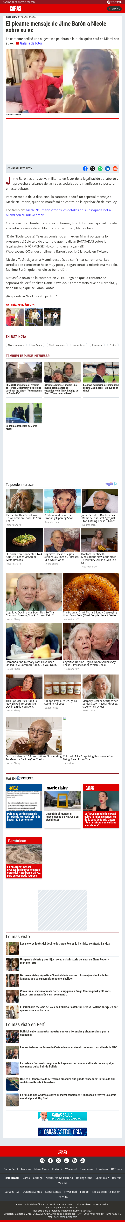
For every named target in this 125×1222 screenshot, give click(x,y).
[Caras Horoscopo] (62, 1135)
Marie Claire (41, 1169)
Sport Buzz (102, 1178)
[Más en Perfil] (25, 778)
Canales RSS (12, 1192)
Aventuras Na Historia (59, 1178)
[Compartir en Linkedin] (107, 168)
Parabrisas (86, 1169)
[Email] (115, 168)
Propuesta (97, 345)
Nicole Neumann (16, 345)
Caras (26, 1178)
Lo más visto (18, 936)
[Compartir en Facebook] (85, 168)
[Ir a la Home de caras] (15, 10)
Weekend (71, 1169)
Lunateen (102, 1169)
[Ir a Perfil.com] (114, 3)
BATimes (116, 1169)
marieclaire (62, 788)
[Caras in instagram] (42, 1160)
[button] (62, 84)
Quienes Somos (32, 1192)
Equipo (84, 1192)
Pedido (113, 345)
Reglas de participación (106, 1192)
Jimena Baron (78, 345)
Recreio (116, 1178)
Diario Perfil (10, 1169)
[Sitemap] (82, 1160)
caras (101, 788)
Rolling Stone (84, 1178)
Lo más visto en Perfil (26, 1024)
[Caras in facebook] (50, 1160)
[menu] (5, 9)
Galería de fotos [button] (31, 43)
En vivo (116, 8)
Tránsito (62, 1197)
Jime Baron (36, 345)
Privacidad (70, 1192)
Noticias (26, 1169)
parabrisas (24, 841)
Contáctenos (53, 1192)
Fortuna (57, 1169)
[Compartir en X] (92, 168)
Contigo (38, 1178)
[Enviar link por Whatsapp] (100, 168)
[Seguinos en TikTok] (66, 1160)
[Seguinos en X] (58, 1160)
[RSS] (74, 1160)
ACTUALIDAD (12, 17)
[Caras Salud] (62, 1119)
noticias (24, 788)
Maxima (62, 1183)
